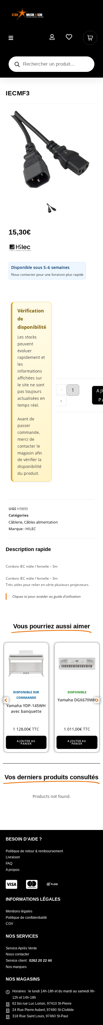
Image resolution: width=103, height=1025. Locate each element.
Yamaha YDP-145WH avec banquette (26, 708)
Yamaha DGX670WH (77, 700)
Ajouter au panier (26, 742)
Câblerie (15, 522)
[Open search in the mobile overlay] (51, 64)
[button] (11, 38)
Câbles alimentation (41, 522)
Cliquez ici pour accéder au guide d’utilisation (46, 596)
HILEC (30, 528)
